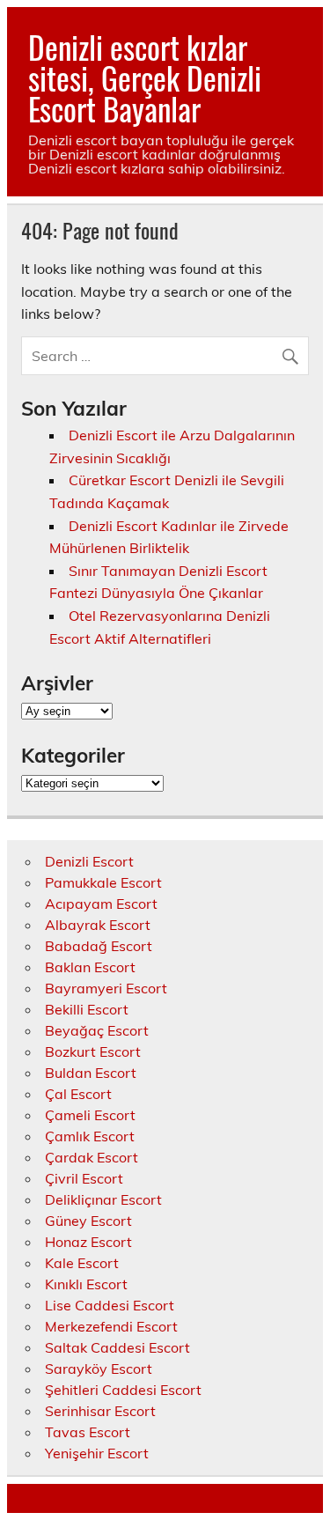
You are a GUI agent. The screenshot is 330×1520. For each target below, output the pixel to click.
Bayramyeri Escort (106, 988)
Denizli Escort (89, 861)
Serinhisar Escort (100, 1411)
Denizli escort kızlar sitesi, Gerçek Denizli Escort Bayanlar (144, 77)
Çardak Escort (91, 1157)
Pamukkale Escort (103, 882)
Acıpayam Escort (101, 903)
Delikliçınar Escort (103, 1199)
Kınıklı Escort (86, 1284)
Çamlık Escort (90, 1136)
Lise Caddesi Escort (109, 1305)
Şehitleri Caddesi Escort (123, 1389)
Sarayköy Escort (98, 1368)
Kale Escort (82, 1263)
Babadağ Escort (98, 946)
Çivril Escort (84, 1178)
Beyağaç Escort (97, 1030)
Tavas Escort (87, 1432)
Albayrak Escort (97, 924)
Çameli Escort (90, 1115)
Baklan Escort (90, 967)
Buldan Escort (90, 1072)
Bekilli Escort (86, 1009)
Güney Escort (88, 1220)
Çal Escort (78, 1094)
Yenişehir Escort (97, 1453)
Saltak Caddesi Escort (117, 1347)
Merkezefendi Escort (111, 1326)
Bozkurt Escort (93, 1051)
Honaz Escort (88, 1242)
